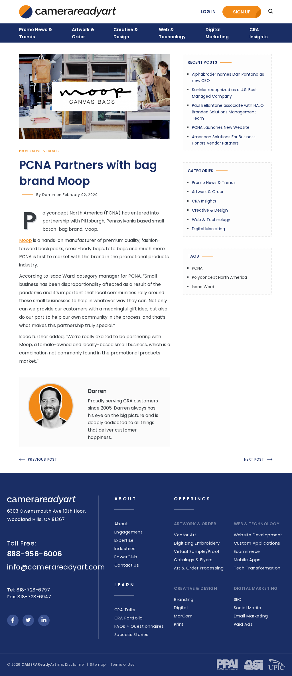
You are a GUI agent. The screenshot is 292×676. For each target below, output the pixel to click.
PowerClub (125, 557)
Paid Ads (243, 624)
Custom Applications (257, 543)
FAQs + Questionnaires (139, 626)
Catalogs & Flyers (193, 560)
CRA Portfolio (128, 618)
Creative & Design (210, 210)
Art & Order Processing (199, 568)
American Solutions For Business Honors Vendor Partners (224, 140)
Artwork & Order (208, 191)
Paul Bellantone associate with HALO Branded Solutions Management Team (228, 112)
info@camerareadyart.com (56, 567)
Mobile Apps (247, 560)
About (121, 524)
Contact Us (126, 565)
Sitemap (98, 664)
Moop (25, 240)
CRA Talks (124, 610)
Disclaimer (75, 664)
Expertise (124, 540)
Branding (184, 599)
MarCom (183, 616)
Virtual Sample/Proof (197, 551)
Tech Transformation (257, 568)
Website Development (258, 535)
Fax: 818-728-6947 (29, 596)
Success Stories (131, 634)
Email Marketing (251, 616)
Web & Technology (211, 219)
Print (178, 624)
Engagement (128, 532)
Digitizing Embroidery (197, 543)
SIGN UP (242, 12)
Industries (125, 548)
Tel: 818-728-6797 (28, 590)
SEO (238, 599)
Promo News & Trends (39, 151)
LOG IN (208, 12)
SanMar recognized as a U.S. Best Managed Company (224, 93)
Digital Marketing (208, 229)
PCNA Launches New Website (221, 127)
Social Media (247, 608)
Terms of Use (123, 664)
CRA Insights (204, 201)
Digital (181, 608)
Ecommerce (247, 551)
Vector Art (185, 535)
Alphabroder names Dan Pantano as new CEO (228, 77)
